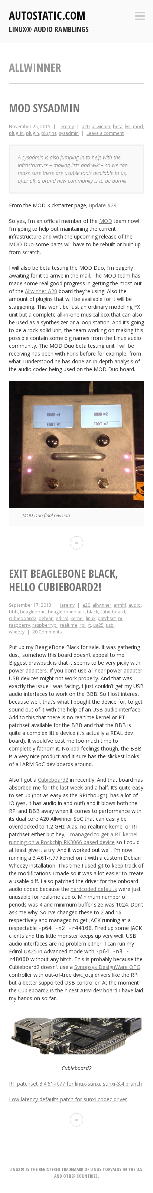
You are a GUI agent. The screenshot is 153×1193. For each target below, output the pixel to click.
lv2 (128, 126)
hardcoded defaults (94, 888)
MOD (105, 220)
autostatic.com (47, 15)
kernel (77, 618)
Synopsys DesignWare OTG (107, 966)
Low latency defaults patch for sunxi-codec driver (68, 1099)
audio (134, 605)
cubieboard (112, 612)
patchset (107, 618)
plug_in (16, 133)
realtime (68, 625)
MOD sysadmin (44, 108)
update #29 (103, 205)
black (92, 612)
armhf (120, 605)
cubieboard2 (22, 618)
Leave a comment (105, 133)
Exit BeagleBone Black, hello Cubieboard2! (63, 580)
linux (90, 618)
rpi (82, 625)
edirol (62, 618)
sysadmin (69, 133)
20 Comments (47, 632)
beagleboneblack (66, 612)
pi (120, 618)
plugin (32, 133)
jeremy (66, 126)
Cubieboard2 (53, 779)
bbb (13, 612)
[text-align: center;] (76, 1052)
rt (89, 625)
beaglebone (33, 612)
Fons (72, 353)
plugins (48, 133)
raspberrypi (45, 625)
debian (46, 618)
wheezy (17, 632)
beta (118, 126)
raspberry (19, 625)
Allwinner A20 (41, 291)
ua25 (98, 625)
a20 (85, 126)
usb (110, 625)
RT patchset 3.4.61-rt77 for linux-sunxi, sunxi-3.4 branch (75, 1083)
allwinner (101, 126)
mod (138, 126)
